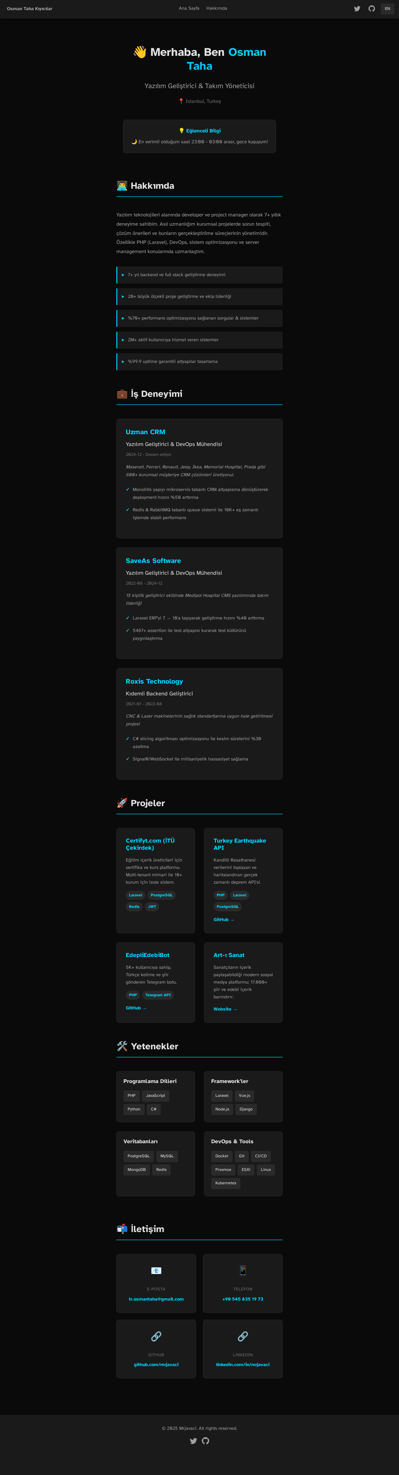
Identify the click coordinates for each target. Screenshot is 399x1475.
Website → (225, 1009)
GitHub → (224, 919)
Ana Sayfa (189, 8)
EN (387, 9)
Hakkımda (216, 8)
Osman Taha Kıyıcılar (29, 8)
